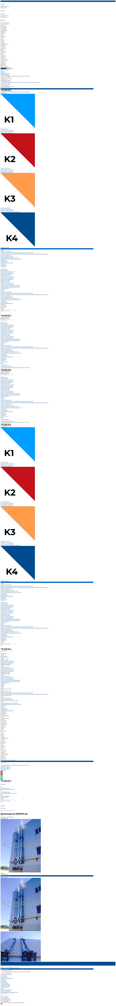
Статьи (2, 71)
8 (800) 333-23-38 (5, 796)
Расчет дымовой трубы (7, 256)
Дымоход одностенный (7, 209)
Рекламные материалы (7, 262)
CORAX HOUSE (4, 129)
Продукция (4, 269)
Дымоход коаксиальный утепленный (10, 211)
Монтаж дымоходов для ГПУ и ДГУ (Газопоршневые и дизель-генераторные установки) (24, 254)
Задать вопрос (4, 877)
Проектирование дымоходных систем (11, 259)
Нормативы (4, 265)
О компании (4, 975)
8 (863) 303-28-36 (5, 766)
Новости (3, 72)
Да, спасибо (3, 68)
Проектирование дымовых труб (9, 257)
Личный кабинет (5, 769)
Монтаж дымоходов (6, 251)
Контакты (3, 307)
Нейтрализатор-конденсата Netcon (10, 287)
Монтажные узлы (5, 280)
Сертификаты (4, 261)
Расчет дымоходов (6, 255)
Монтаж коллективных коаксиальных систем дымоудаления (17, 252)
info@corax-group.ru (6, 80)
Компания (3, 300)
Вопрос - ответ (5, 69)
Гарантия (3, 264)
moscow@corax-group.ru (7, 86)
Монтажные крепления (7, 172)
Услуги (2, 290)
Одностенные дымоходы (7, 130)
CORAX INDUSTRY (5, 168)
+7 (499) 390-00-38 (5, 792)
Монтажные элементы (7, 132)
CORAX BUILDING (5, 208)
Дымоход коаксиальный (7, 210)
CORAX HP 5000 (5, 247)
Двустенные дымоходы (7, 131)
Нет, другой (9, 68)
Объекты (3, 289)
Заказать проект (5, 875)
